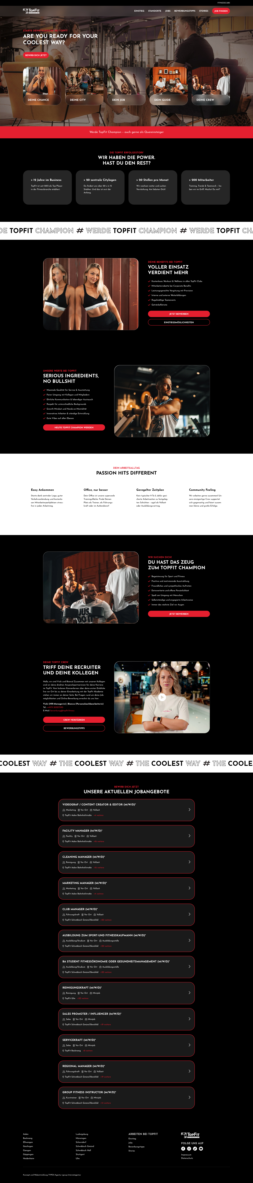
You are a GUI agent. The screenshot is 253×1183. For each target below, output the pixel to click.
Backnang (27, 1138)
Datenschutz (187, 1158)
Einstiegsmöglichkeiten (179, 323)
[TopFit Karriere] (31, 11)
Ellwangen (28, 1142)
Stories (203, 11)
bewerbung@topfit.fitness (62, 711)
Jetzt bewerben (179, 314)
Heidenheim (28, 1159)
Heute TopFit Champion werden (74, 428)
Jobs (167, 11)
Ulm (78, 1159)
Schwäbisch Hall (83, 1150)
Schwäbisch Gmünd (85, 1146)
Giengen (27, 1150)
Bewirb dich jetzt (36, 55)
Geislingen (28, 1146)
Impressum (186, 1155)
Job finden (221, 11)
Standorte (154, 11)
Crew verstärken (74, 720)
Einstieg (139, 11)
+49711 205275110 (55, 707)
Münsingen (81, 1138)
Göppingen (28, 1154)
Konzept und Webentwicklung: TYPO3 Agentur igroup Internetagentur (52, 1175)
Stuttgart (80, 1154)
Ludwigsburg (82, 1134)
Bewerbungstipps (184, 11)
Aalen (25, 1134)
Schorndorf (81, 1142)
